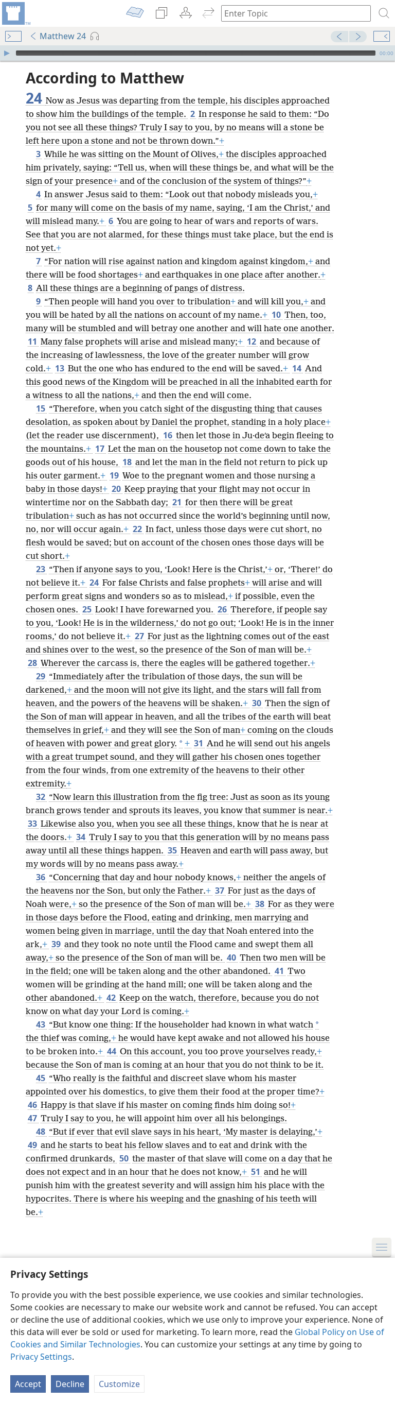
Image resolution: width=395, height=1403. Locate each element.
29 (41, 676)
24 (94, 582)
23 (41, 569)
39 (56, 944)
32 (41, 796)
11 (33, 341)
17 (100, 448)
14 (297, 368)
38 (260, 904)
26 (223, 609)
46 (33, 1104)
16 (168, 435)
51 (256, 1171)
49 (33, 1145)
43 (41, 1024)
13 (60, 368)
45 (41, 1078)
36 (41, 877)
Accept (28, 1384)
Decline (70, 1384)
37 (220, 890)
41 (280, 971)
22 (138, 529)
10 (277, 314)
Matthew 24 (63, 36)
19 (115, 475)
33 (33, 823)
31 (199, 743)
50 (124, 1158)
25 (87, 609)
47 (33, 1118)
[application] (197, 53)
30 (257, 703)
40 (232, 957)
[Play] (7, 53)
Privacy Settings (41, 1356)
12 (252, 341)
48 (41, 1131)
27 (140, 636)
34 (81, 837)
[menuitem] (15, 13)
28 (33, 663)
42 (111, 997)
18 (127, 462)
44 (112, 1051)
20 (117, 488)
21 (177, 502)
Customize (119, 1384)
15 (41, 408)
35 (173, 850)
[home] (15, 13)
